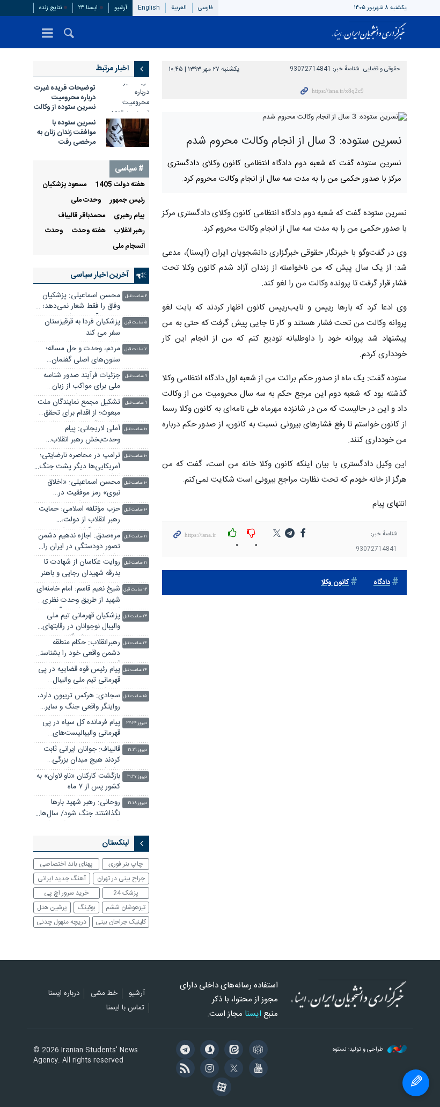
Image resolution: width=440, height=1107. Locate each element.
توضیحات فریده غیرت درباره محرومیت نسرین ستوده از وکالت (65, 98)
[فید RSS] (183, 1069)
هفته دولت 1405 (120, 184)
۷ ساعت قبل (135, 349)
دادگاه (381, 582)
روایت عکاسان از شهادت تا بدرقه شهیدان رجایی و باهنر (80, 568)
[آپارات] (220, 1088)
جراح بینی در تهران (121, 878)
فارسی (205, 8)
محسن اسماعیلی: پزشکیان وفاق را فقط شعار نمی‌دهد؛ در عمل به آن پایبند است (77, 302)
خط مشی (104, 993)
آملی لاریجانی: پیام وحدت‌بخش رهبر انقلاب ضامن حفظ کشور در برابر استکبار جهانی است (84, 435)
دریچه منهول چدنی (61, 922)
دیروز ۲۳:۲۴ (136, 723)
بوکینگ (87, 907)
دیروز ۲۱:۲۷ (137, 776)
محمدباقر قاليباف (81, 216)
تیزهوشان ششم (125, 907)
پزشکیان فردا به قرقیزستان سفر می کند (82, 327)
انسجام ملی (129, 246)
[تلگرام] (183, 1051)
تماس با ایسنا (125, 1008)
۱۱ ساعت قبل (135, 536)
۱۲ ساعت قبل (135, 589)
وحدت (54, 231)
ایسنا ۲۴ (88, 8)
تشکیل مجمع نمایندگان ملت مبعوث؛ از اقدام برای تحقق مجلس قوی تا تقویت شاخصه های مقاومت (77, 409)
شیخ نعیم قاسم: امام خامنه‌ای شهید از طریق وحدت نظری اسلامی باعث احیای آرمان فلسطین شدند (78, 596)
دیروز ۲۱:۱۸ (137, 803)
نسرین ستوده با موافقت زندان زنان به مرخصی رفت (66, 132)
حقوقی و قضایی (381, 69)
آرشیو (120, 8)
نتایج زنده (50, 8)
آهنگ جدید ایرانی (62, 878)
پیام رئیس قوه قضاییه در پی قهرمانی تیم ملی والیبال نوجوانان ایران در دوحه (79, 676)
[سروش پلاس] (208, 1051)
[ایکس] (232, 1069)
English (149, 8)
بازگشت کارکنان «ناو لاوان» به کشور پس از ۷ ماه (78, 782)
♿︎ (415, 1082)
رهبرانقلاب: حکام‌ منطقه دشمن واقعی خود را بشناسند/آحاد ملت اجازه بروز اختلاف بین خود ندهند (77, 649)
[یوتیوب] (256, 1069)
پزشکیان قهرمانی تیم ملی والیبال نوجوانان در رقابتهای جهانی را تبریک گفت (81, 622)
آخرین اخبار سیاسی (99, 275)
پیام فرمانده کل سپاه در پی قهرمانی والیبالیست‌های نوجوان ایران (81, 729)
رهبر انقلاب (129, 231)
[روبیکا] (256, 1051)
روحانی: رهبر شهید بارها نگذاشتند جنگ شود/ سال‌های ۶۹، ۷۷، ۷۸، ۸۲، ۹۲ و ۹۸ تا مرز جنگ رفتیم (77, 809)
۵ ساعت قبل (135, 322)
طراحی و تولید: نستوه (359, 1049)
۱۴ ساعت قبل (135, 643)
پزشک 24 (125, 893)
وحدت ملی (86, 200)
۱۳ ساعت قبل (135, 616)
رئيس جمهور (127, 200)
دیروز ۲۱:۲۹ (137, 750)
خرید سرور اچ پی (66, 893)
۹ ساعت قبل (136, 376)
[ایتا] (232, 1051)
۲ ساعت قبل (136, 296)
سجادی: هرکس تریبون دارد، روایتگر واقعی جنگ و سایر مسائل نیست (79, 702)
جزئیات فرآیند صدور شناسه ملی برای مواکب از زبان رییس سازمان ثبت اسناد (81, 382)
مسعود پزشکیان (64, 184)
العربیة (179, 8)
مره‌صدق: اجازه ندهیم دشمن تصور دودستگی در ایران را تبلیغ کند (79, 542)
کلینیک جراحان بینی (121, 922)
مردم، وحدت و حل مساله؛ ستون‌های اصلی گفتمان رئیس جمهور (83, 355)
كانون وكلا (335, 582)
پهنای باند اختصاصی (66, 864)
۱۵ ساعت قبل (135, 696)
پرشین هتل (52, 907)
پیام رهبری (129, 216)
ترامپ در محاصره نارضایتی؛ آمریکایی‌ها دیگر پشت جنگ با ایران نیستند (76, 462)
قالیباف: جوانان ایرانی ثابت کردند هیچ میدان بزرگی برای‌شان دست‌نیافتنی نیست (78, 756)
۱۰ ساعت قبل (135, 429)
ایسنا (369, 32)
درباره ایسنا (63, 993)
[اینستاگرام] (208, 1069)
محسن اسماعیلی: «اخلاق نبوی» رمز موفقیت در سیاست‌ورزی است (83, 489)
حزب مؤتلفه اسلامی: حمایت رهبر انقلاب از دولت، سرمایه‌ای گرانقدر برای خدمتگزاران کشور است (79, 516)
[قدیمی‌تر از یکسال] (127, 98)
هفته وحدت (89, 231)
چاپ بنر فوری (125, 864)
